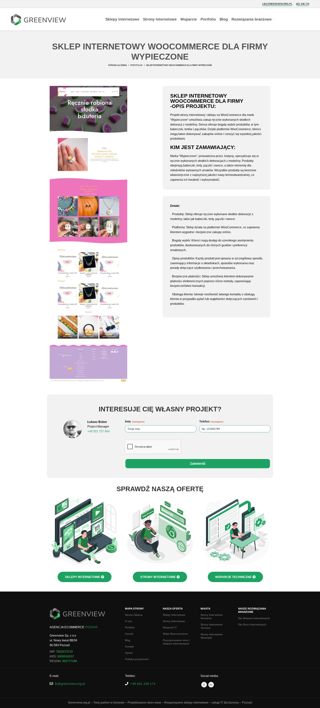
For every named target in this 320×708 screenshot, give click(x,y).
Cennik (129, 633)
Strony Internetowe (174, 621)
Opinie (129, 652)
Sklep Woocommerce (175, 633)
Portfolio (136, 65)
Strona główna (117, 65)
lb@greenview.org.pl (277, 4)
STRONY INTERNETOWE (158, 577)
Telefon (211, 421)
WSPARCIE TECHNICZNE (233, 577)
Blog (127, 640)
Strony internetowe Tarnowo (212, 626)
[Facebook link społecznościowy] (204, 684)
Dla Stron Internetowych (252, 624)
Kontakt (129, 646)
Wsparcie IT (170, 627)
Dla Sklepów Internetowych (254, 618)
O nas (128, 621)
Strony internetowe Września (212, 616)
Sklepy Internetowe (174, 614)
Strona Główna (133, 614)
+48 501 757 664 (98, 431)
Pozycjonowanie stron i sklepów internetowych (176, 642)
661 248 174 (302, 4)
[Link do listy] (84, 684)
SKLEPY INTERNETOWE (82, 577)
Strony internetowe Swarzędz (212, 636)
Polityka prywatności (137, 659)
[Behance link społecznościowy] (211, 684)
